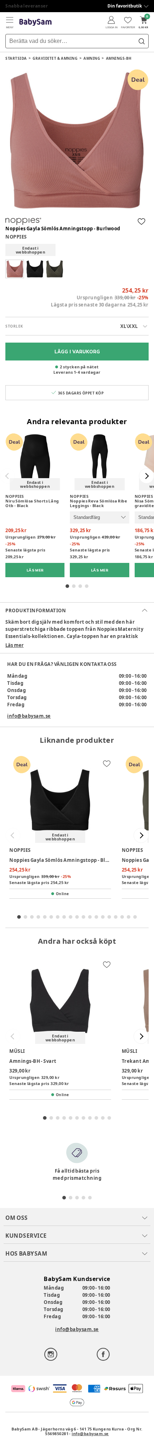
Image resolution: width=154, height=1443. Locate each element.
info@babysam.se (29, 716)
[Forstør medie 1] (77, 140)
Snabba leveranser (26, 6)
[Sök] (141, 41)
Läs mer (14, 645)
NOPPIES (16, 237)
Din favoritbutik (124, 6)
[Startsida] (35, 22)
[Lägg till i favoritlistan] (141, 221)
